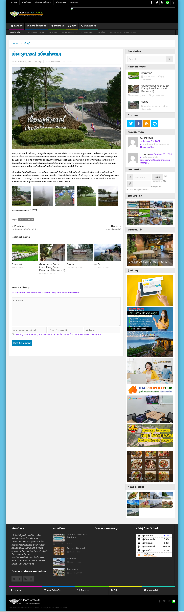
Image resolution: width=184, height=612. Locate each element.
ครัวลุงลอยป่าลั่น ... (151, 157)
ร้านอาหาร (59, 25)
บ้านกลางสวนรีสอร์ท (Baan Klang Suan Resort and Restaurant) (52, 267)
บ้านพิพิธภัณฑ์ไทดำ (46, 32)
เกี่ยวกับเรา (26, 2)
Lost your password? (139, 189)
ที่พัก (74, 25)
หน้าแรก (14, 2)
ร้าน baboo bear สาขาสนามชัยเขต (148, 262)
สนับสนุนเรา (60, 2)
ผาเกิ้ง (97, 264)
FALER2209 (147, 138)
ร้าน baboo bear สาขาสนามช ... (157, 144)
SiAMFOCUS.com (149, 556)
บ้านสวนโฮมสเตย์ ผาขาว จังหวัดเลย (77, 535)
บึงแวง (70, 264)
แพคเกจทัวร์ (90, 25)
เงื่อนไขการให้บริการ (43, 2)
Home (15, 43)
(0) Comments (158, 95)
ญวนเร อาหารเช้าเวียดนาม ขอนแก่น (99, 32)
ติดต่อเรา (74, 2)
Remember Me (159, 181)
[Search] (169, 59)
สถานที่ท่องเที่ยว (38, 25)
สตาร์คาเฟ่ (71, 558)
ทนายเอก (145, 154)
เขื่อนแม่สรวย (72, 569)
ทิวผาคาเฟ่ (29, 32)
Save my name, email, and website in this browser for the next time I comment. (57, 334)
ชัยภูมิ (27, 43)
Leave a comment (52, 61)
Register (157, 186)
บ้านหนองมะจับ (64, 32)
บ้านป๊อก (78, 32)
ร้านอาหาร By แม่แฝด (140, 478)
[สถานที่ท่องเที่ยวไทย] (26, 13)
